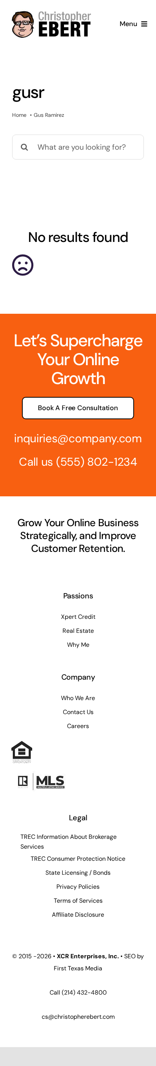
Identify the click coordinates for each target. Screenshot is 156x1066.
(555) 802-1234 (96, 461)
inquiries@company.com (78, 438)
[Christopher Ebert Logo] (51, 9)
